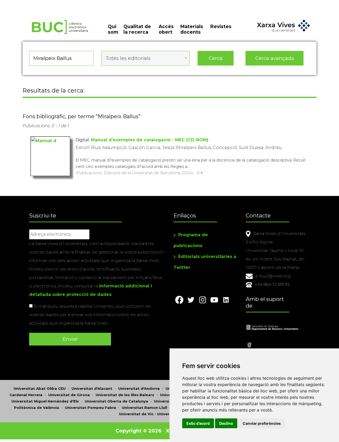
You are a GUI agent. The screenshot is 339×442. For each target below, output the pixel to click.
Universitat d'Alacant (92, 388)
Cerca (215, 58)
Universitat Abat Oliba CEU (40, 388)
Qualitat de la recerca (137, 29)
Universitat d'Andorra (139, 388)
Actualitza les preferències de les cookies (49, 3)
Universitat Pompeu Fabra (90, 407)
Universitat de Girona (69, 395)
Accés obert (166, 29)
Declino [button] (226, 423)
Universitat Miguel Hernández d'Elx (45, 401)
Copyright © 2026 (138, 431)
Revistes (220, 26)
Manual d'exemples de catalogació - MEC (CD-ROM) (149, 139)
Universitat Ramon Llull (144, 407)
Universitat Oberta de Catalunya (116, 401)
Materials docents (191, 29)
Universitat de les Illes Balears (125, 395)
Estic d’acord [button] (198, 423)
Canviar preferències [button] (262, 423)
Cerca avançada (274, 58)
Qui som (113, 29)
